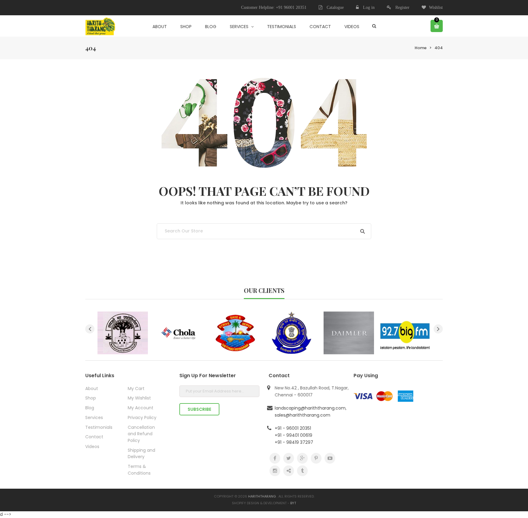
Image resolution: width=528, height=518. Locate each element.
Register (402, 7)
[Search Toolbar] (374, 26)
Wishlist (436, 7)
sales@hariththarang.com (302, 415)
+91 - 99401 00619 (293, 435)
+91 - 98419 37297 (294, 442)
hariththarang (262, 496)
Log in (369, 7)
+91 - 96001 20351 (293, 428)
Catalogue (334, 7)
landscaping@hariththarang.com (310, 408)
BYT (293, 503)
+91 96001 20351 (291, 7)
